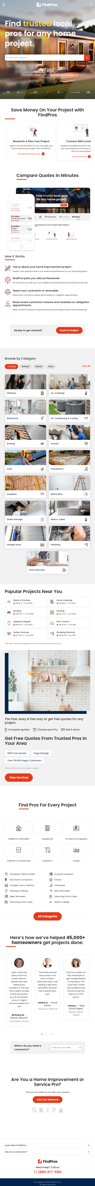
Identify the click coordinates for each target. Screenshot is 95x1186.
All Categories (47, 916)
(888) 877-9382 (49, 1172)
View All (86, 365)
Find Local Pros (79, 156)
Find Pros (87, 57)
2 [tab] (45, 1034)
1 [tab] (41, 1034)
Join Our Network (47, 1099)
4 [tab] (50, 1034)
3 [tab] (48, 1034)
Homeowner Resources (29, 153)
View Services (18, 777)
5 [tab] (53, 1034)
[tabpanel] (19, 987)
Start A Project (69, 330)
